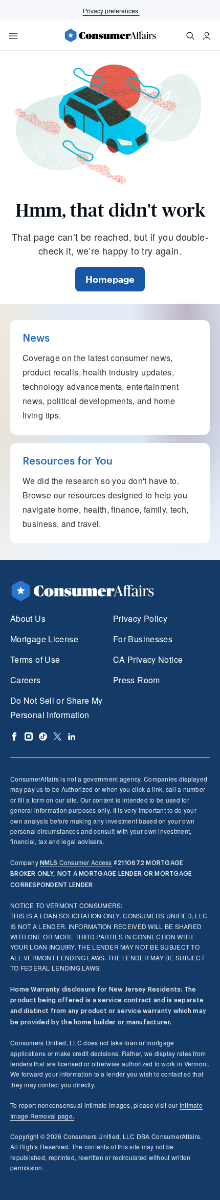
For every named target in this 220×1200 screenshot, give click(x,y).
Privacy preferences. (111, 10)
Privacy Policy (140, 618)
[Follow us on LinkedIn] (72, 736)
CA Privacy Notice (148, 659)
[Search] (190, 36)
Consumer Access (76, 862)
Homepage (110, 279)
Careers (25, 680)
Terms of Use (35, 659)
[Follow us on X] (57, 736)
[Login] (207, 36)
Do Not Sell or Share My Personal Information (56, 707)
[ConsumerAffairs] (110, 35)
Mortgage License (44, 639)
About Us (28, 618)
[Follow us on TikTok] (43, 736)
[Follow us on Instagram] (29, 736)
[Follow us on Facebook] (14, 736)
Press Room (136, 680)
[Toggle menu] (13, 36)
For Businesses (142, 639)
